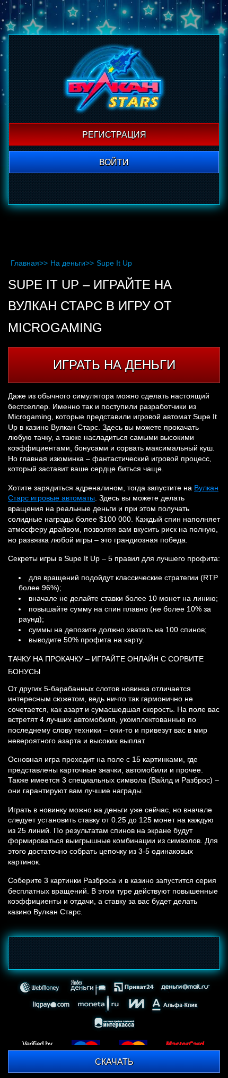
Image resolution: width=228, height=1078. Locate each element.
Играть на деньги (114, 365)
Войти (114, 162)
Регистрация (114, 134)
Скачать (114, 1061)
